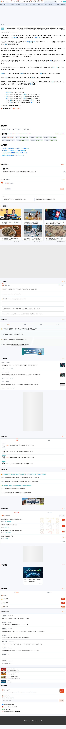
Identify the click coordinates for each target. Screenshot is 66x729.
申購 (64, 520)
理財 (46, 4)
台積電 (6, 603)
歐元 (40, 38)
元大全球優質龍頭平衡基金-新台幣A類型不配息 (11, 519)
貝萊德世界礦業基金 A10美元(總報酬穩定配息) (11, 530)
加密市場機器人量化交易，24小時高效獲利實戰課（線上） (19, 451)
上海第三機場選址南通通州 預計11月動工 (45, 199)
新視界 (50, 4)
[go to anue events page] (58, 1)
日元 (57, 67)
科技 (9, 4)
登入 (62, 1)
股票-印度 (7, 527)
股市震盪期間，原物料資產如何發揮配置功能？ (10, 222)
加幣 (10, 100)
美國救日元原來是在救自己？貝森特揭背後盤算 (13, 155)
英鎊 (36, 38)
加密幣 (30, 2)
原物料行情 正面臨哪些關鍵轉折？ (12, 106)
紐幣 (41, 73)
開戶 (64, 537)
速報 (23, 4)
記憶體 (6, 599)
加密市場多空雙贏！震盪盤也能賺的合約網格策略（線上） (19, 463)
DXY (34, 42)
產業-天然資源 (8, 532)
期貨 (34, 4)
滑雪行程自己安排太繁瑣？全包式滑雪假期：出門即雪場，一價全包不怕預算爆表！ (33, 239)
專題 (54, 4)
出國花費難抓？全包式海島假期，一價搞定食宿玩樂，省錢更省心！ (33, 222)
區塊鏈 (38, 4)
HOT (7, 445)
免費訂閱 (61, 700)
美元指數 (14, 38)
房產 (42, 4)
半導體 (6, 606)
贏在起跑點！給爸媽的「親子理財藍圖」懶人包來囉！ (20, 134)
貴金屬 (6, 538)
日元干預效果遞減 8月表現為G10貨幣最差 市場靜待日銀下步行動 (55, 222)
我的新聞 (63, 4)
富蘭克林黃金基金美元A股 (7, 536)
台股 (11, 2)
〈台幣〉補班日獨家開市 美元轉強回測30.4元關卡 (14, 199)
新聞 (8, 2)
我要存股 (62, 134)
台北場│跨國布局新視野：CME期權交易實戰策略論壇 (20, 445)
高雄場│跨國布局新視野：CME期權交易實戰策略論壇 (20, 457)
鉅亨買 (34, 2)
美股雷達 (8, 362)
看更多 (62, 164)
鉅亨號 (38, 2)
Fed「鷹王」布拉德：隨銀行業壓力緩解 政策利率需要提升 (15, 148)
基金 (21, 2)
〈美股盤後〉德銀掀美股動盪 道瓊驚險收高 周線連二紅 (14, 153)
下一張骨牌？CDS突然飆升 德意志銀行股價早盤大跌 (14, 150)
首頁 (6, 2)
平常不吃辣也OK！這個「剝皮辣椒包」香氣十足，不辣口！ (10, 239)
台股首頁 (57, 134)
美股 (14, 2)
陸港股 (17, 2)
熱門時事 (18, 4)
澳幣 (21, 73)
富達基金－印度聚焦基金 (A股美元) (9, 525)
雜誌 (58, 4)
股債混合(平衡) (8, 521)
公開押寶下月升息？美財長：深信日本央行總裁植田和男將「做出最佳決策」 (55, 239)
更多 (63, 285)
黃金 (53, 67)
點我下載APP (16, 108)
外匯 (24, 2)
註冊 (64, 1)
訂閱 (42, 2)
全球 (27, 2)
